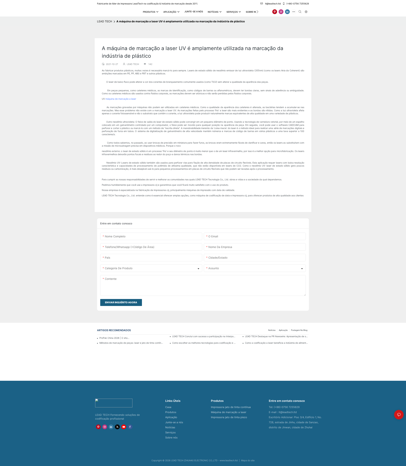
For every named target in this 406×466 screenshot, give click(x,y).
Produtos (170, 412)
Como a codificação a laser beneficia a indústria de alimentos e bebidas (277, 342)
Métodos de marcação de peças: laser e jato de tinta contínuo (131, 342)
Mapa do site (247, 460)
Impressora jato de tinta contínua (231, 407)
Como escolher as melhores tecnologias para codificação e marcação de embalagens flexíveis (204, 342)
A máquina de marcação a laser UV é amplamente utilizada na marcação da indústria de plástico (180, 21)
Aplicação (283, 330)
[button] (257, 11)
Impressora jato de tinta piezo (229, 417)
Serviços (170, 432)
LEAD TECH (104, 21)
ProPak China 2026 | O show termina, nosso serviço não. (114, 338)
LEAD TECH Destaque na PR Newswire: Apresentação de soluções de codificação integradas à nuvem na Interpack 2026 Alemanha (277, 336)
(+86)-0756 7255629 (297, 3)
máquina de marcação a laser (120, 98)
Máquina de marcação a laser (228, 412)
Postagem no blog (299, 330)
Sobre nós (171, 437)
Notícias (271, 330)
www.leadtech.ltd (229, 460)
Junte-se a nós (174, 422)
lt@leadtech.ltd (273, 3)
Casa (168, 407)
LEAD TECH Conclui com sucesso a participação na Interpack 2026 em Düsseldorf (204, 336)
